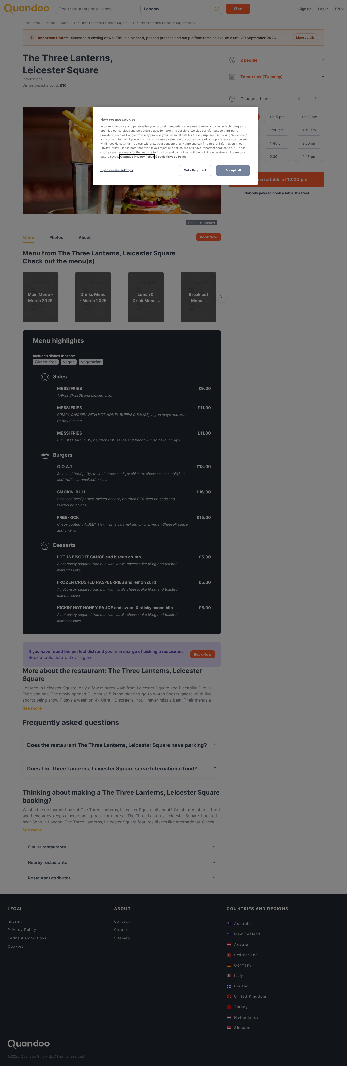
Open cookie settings (116, 170)
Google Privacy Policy (171, 156)
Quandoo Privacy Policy (137, 156)
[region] (175, 146)
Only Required (195, 170)
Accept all (233, 170)
